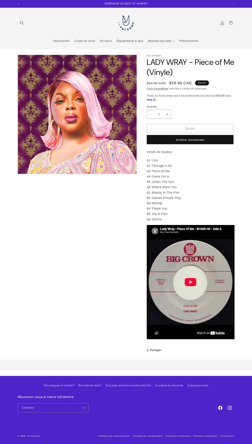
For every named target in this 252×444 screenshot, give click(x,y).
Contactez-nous (197, 385)
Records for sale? (90, 385)
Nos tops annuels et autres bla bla (128, 385)
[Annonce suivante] (233, 4)
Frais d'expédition (158, 88)
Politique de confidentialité (148, 436)
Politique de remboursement (114, 436)
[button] (22, 23)
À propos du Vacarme (169, 385)
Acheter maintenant (190, 139)
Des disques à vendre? (59, 385)
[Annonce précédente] (18, 4)
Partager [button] (156, 350)
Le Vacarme (33, 436)
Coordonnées (227, 436)
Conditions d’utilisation (178, 436)
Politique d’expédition (205, 436)
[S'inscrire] (84, 407)
